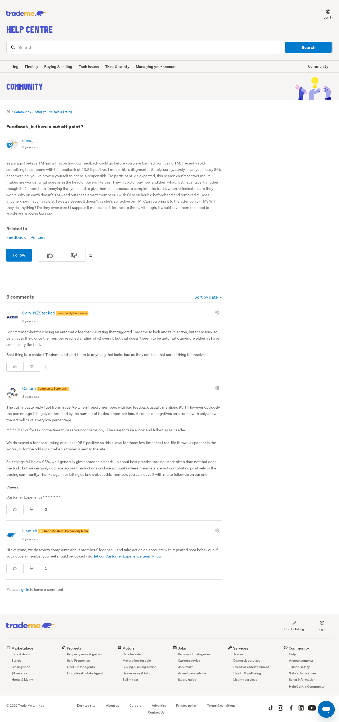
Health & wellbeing (247, 673)
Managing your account (156, 66)
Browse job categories (194, 654)
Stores (16, 660)
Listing (12, 66)
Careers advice (189, 660)
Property (74, 648)
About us (112, 705)
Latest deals (21, 654)
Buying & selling (58, 66)
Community (24, 86)
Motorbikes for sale (137, 660)
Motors (128, 648)
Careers (135, 705)
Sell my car (131, 679)
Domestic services (246, 660)
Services (240, 648)
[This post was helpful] (50, 255)
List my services (245, 679)
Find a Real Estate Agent (85, 673)
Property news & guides (84, 654)
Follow (19, 255)
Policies (38, 237)
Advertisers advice (192, 673)
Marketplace (22, 648)
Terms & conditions (221, 705)
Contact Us (156, 712)
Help (292, 654)
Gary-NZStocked (39, 313)
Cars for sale (132, 654)
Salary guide (187, 679)
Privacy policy (186, 705)
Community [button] (318, 66)
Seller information (302, 679)
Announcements (301, 660)
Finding (31, 66)
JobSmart (185, 667)
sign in (24, 589)
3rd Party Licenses (302, 673)
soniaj (28, 140)
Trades (238, 654)
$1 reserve (20, 673)
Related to (16, 228)
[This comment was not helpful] (31, 367)
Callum (29, 388)
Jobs (181, 648)
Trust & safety (117, 66)
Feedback (16, 237)
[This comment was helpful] (14, 367)
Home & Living (22, 679)
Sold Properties (78, 660)
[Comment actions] (218, 312)
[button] (325, 13)
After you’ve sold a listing (53, 111)
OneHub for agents (81, 667)
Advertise (159, 705)
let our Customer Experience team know (128, 556)
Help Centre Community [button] (307, 686)
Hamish (30, 530)
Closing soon (21, 667)
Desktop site (86, 705)
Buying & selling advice (139, 667)
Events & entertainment (251, 667)
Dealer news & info (136, 673)
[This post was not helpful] (74, 255)
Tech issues (89, 66)
